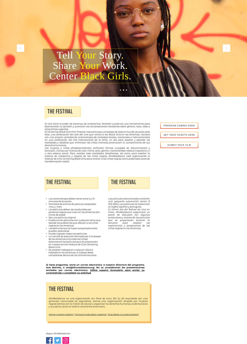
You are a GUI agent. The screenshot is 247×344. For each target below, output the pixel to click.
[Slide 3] (126, 90)
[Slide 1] (120, 90)
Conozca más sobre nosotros (90, 314)
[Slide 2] (123, 90)
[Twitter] (57, 340)
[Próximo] (226, 48)
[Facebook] (49, 340)
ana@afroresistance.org (80, 267)
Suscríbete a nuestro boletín (123, 314)
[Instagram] (66, 340)
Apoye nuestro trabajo (61, 314)
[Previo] (20, 48)
